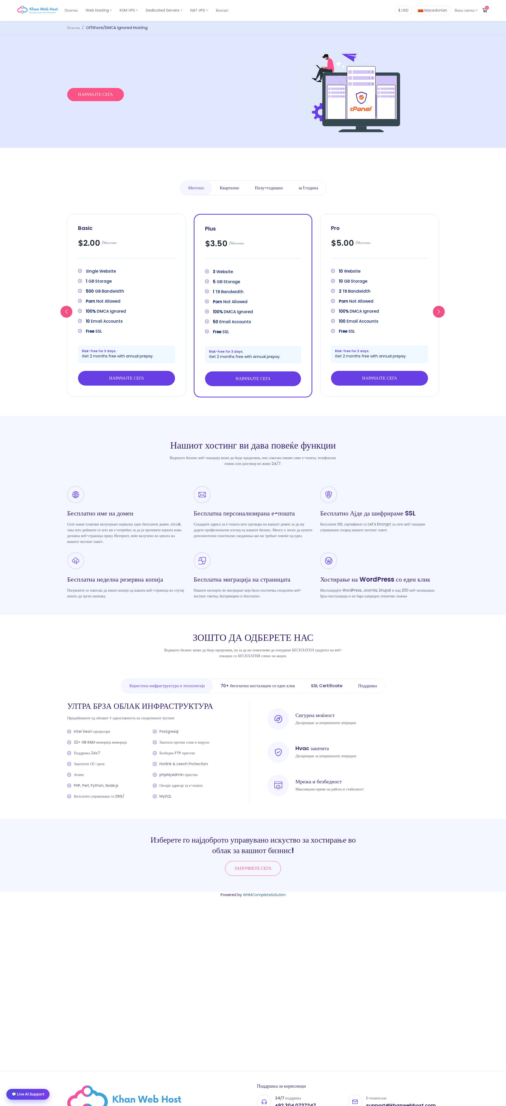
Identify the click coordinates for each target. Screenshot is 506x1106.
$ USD (403, 10)
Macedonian (435, 10)
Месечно (196, 188)
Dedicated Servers (163, 10)
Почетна (71, 10)
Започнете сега (253, 868)
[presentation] (196, 188)
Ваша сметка (465, 10)
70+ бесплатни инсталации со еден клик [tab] (258, 686)
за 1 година (308, 188)
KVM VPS (128, 10)
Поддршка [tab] (367, 686)
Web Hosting (98, 10)
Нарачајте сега (95, 94)
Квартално (229, 188)
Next (439, 312)
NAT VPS (198, 10)
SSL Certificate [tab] (326, 686)
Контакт (222, 10)
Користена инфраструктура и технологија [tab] (167, 686)
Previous (66, 312)
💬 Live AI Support (28, 1094)
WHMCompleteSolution (264, 894)
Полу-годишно (269, 188)
